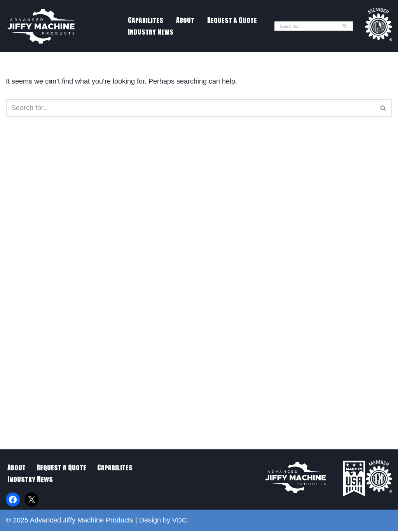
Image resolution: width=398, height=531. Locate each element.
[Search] (344, 26)
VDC (179, 520)
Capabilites (145, 20)
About (185, 20)
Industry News (150, 31)
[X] (31, 500)
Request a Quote (232, 20)
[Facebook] (13, 500)
